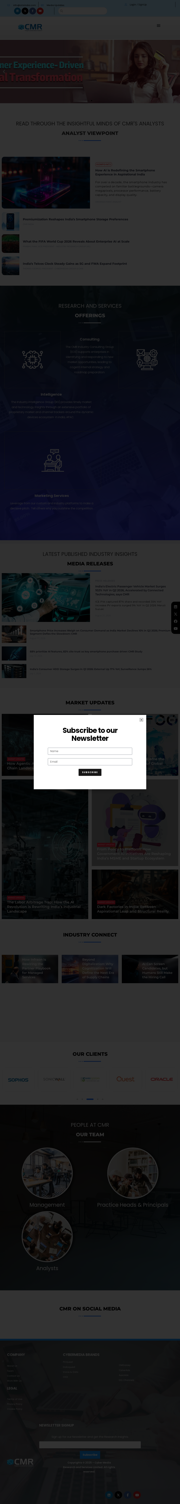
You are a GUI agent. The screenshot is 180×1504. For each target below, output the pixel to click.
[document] (90, 752)
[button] (141, 719)
